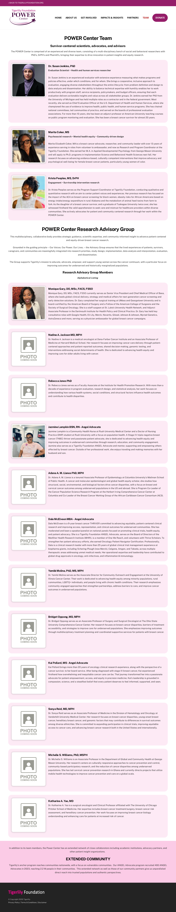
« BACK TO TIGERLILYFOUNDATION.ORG (25, 3)
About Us (71, 17)
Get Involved (89, 17)
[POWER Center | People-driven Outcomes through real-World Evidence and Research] (23, 25)
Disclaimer (42, 902)
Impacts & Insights (112, 17)
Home (58, 17)
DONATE (160, 17)
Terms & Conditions (29, 902)
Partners (133, 17)
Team (146, 17)
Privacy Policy (14, 902)
